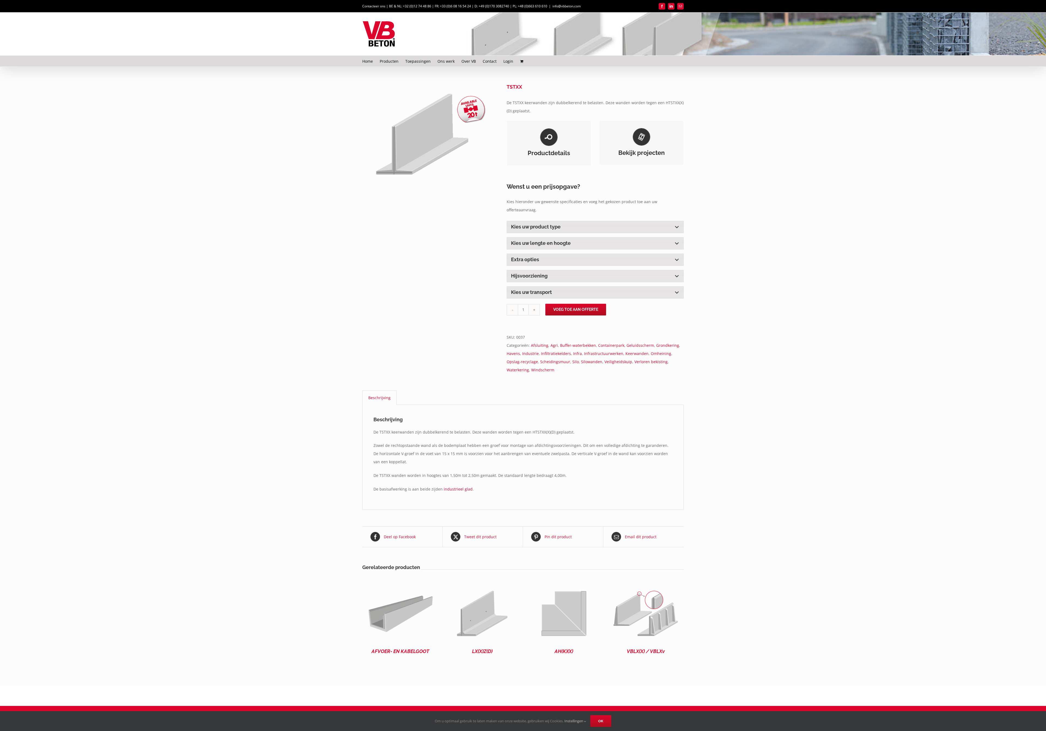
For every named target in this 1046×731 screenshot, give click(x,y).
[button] (595, 227)
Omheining (661, 353)
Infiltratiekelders (556, 353)
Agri (554, 345)
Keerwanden (637, 353)
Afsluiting (539, 345)
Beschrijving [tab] (379, 397)
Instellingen (574, 720)
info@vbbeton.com (566, 6)
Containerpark (611, 345)
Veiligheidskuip (618, 361)
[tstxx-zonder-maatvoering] (430, 134)
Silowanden (591, 361)
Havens (513, 353)
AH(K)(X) (564, 651)
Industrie (530, 353)
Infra (577, 353)
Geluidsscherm (640, 345)
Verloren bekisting (651, 361)
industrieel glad (458, 489)
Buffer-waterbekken (578, 345)
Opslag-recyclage (522, 361)
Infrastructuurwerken (603, 353)
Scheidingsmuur (555, 361)
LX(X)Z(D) (482, 651)
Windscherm (542, 369)
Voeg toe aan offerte (575, 309)
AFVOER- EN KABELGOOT (400, 651)
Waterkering (518, 369)
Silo (575, 361)
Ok (600, 721)
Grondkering (667, 345)
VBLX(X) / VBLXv (646, 651)
